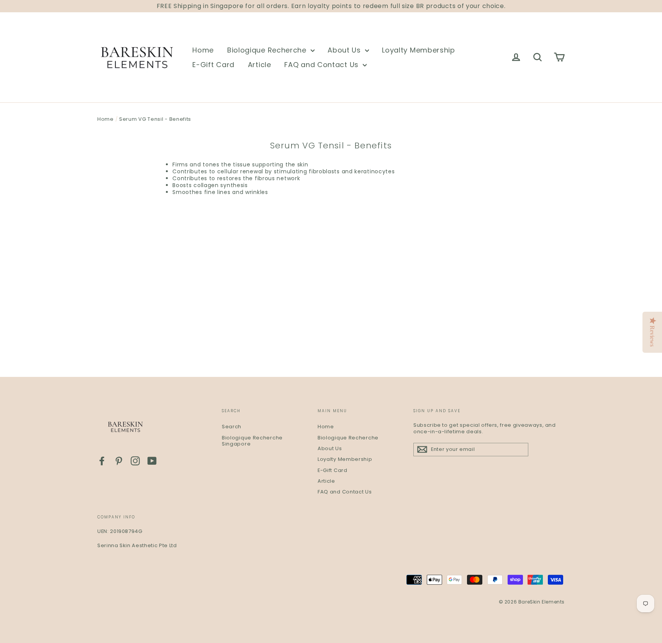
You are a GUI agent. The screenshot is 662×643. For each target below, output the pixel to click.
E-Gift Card (213, 64)
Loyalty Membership (418, 50)
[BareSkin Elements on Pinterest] (118, 460)
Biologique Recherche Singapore (252, 441)
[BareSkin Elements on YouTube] (152, 460)
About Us (345, 50)
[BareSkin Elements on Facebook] (102, 460)
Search (231, 426)
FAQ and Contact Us (322, 64)
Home (203, 50)
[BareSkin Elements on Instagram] (135, 460)
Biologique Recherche (268, 50)
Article (259, 64)
